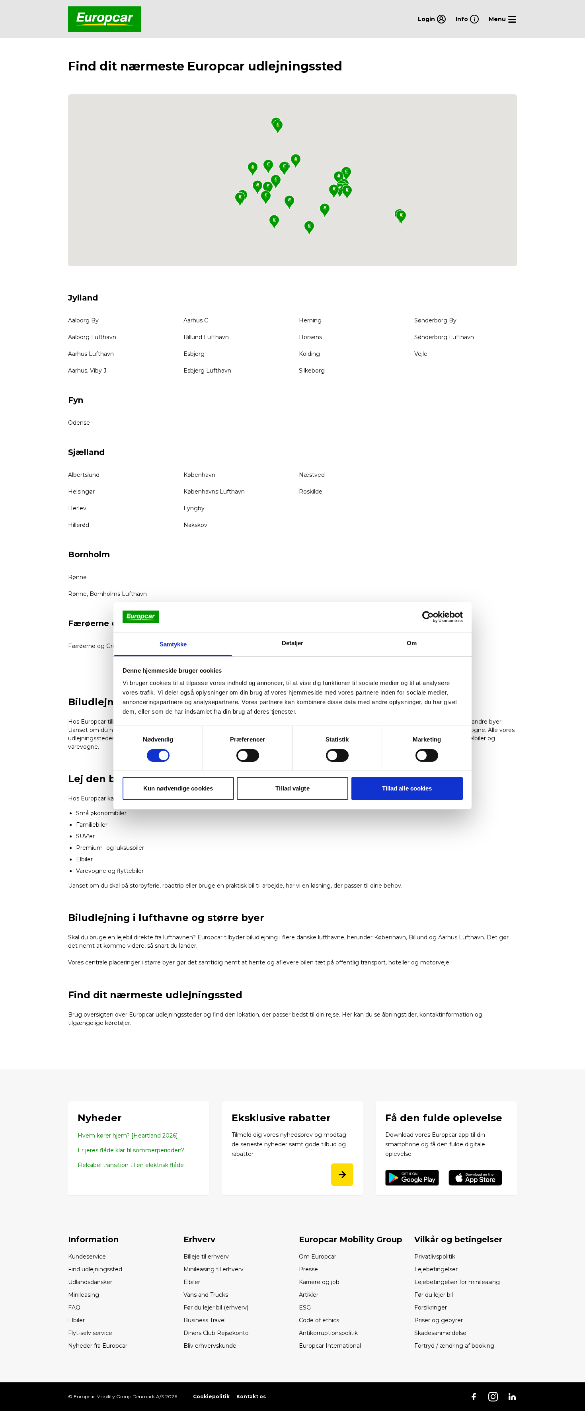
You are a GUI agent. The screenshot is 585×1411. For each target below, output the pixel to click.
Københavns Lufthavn (214, 491)
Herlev (77, 508)
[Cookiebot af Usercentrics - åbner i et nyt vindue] (428, 617)
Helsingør (81, 491)
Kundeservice (87, 1256)
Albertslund (83, 474)
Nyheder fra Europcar (97, 1345)
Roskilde (310, 491)
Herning (310, 320)
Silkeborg (312, 370)
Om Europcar (317, 1256)
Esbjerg (194, 353)
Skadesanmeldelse (440, 1333)
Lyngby (194, 508)
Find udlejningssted (95, 1269)
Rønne (77, 577)
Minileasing (83, 1294)
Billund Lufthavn (206, 337)
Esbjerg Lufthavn (207, 370)
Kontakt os (251, 1396)
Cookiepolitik (211, 1396)
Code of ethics (319, 1320)
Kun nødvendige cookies (178, 788)
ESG (305, 1307)
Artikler (308, 1294)
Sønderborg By (435, 320)
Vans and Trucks (205, 1294)
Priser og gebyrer (438, 1320)
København (199, 474)
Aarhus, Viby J (87, 370)
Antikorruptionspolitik (328, 1333)
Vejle (420, 353)
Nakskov (195, 525)
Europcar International (330, 1345)
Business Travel (204, 1320)
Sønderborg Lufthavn (444, 337)
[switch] (247, 755)
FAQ (74, 1307)
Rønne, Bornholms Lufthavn (107, 593)
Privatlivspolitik (434, 1256)
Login (426, 19)
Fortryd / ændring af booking (454, 1345)
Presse (308, 1269)
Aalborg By (83, 320)
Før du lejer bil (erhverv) (215, 1307)
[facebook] (474, 1396)
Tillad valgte (292, 788)
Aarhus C (195, 320)
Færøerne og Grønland (99, 646)
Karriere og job (319, 1282)
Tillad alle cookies (407, 788)
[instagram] (493, 1396)
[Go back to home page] (104, 19)
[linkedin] (512, 1396)
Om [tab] (412, 643)
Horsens (310, 337)
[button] (278, 127)
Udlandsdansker (90, 1282)
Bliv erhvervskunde (209, 1345)
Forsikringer (430, 1307)
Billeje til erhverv (206, 1256)
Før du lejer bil (433, 1294)
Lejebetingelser (436, 1269)
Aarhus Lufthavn (91, 353)
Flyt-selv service (90, 1333)
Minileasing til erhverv (213, 1269)
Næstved (312, 474)
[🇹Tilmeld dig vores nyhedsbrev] (342, 1174)
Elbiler (84, 859)
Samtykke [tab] (173, 644)
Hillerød (78, 525)
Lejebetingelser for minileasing (457, 1282)
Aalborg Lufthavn (92, 337)
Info (462, 19)
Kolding (309, 353)
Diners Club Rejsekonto (216, 1333)
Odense (79, 422)
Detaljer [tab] (293, 643)
